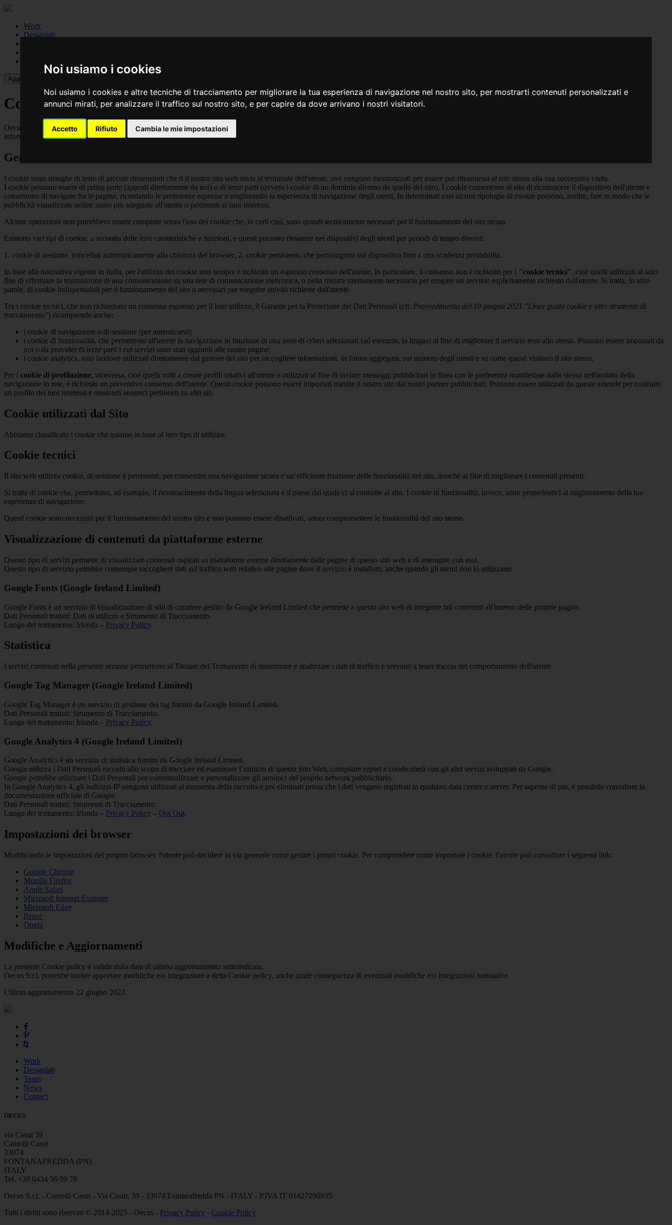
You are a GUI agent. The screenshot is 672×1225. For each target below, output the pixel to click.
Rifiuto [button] (106, 128)
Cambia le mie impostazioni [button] (181, 128)
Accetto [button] (65, 128)
